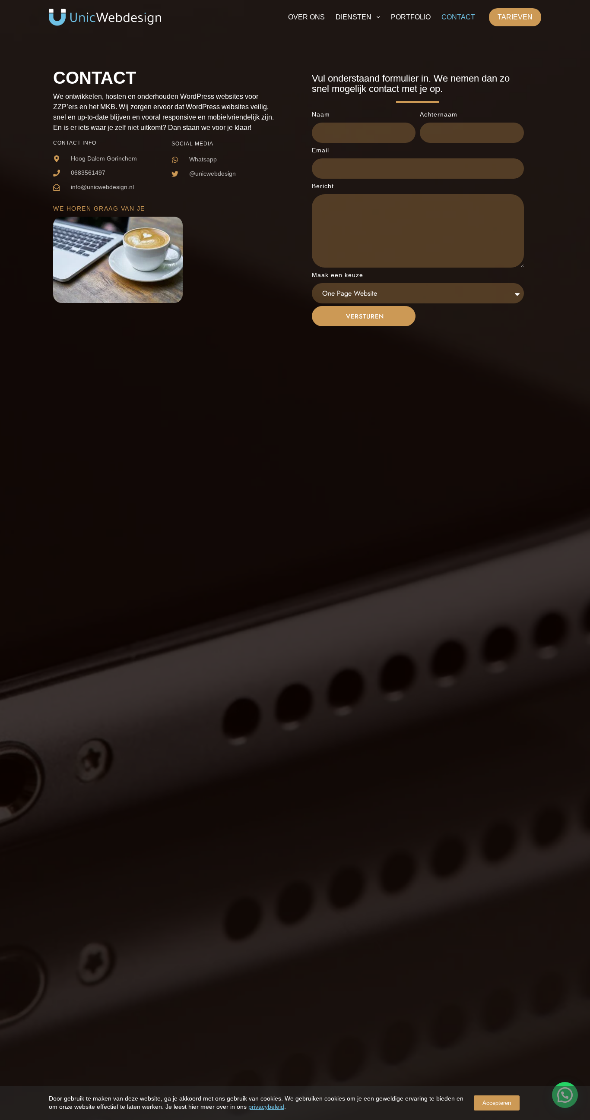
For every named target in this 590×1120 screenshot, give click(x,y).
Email (320, 150)
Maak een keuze (337, 274)
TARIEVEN (515, 17)
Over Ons (306, 17)
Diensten (353, 17)
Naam (321, 114)
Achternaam (438, 114)
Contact (458, 17)
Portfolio (411, 17)
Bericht (323, 186)
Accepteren (496, 1103)
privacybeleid (266, 1106)
